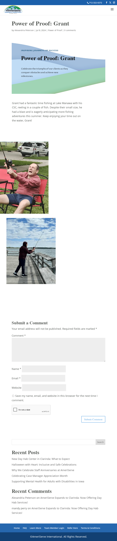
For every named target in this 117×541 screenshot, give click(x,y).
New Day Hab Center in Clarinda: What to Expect (41, 459)
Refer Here (72, 528)
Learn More (35, 528)
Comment (19, 335)
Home (17, 528)
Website (16, 387)
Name (16, 369)
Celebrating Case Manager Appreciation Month (40, 476)
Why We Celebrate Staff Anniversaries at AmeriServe (43, 470)
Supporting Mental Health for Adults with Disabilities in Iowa (48, 481)
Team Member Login (54, 528)
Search (100, 442)
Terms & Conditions (90, 528)
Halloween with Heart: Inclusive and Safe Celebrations (44, 464)
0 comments (70, 30)
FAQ (25, 528)
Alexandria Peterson (24, 30)
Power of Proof (55, 30)
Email (16, 378)
